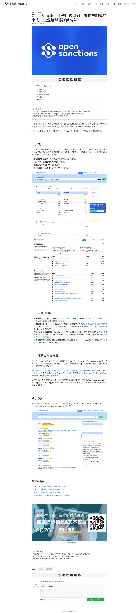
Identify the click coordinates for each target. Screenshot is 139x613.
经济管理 (49, 569)
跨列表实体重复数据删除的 (93, 324)
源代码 (67, 340)
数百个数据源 (66, 318)
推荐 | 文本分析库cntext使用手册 (47, 492)
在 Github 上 (37, 373)
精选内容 (39, 99)
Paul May (97, 373)
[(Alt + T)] (26, 4)
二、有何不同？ (41, 92)
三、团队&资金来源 (42, 94)
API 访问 (64, 363)
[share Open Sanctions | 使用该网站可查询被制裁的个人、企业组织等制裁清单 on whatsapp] (75, 80)
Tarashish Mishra (89, 370)
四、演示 (39, 97)
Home (34, 12)
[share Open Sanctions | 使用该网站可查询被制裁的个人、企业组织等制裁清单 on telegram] (79, 80)
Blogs (39, 12)
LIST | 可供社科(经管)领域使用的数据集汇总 (51, 486)
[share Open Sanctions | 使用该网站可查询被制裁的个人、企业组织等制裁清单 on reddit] (67, 80)
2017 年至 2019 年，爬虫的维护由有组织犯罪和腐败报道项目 (56, 370)
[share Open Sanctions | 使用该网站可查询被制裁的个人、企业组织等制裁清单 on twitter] (60, 80)
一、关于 (39, 89)
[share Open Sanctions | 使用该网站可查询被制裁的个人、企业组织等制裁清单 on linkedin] (64, 80)
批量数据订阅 (49, 363)
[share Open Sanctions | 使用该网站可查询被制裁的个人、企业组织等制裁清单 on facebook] (71, 80)
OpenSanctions (38, 149)
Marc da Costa (85, 373)
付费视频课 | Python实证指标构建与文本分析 (52, 495)
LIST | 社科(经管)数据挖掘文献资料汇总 (49, 489)
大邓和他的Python (14, 3)
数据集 (41, 569)
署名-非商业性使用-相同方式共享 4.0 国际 (55, 116)
